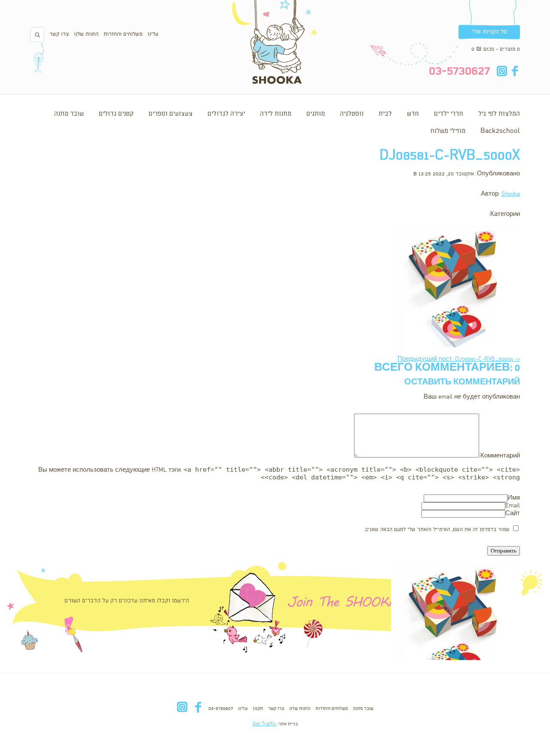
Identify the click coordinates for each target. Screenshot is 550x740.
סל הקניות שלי (489, 31)
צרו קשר (59, 34)
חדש (413, 114)
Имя (513, 498)
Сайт (512, 513)
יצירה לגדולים (226, 114)
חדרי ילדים (448, 114)
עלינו (152, 34)
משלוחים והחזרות (123, 34)
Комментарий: (499, 456)
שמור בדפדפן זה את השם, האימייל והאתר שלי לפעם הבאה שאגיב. (437, 529)
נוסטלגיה (352, 114)
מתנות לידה (275, 114)
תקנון (258, 708)
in (501, 71)
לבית (385, 114)
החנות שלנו (86, 34)
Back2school (500, 131)
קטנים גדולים (116, 114)
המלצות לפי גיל (499, 114)
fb (514, 71)
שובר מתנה (69, 114)
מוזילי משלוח (448, 131)
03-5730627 (220, 708)
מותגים (315, 114)
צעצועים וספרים (170, 114)
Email (512, 506)
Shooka (510, 194)
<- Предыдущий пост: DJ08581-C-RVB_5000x (458, 359)
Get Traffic (264, 724)
